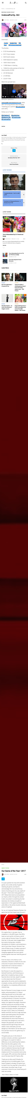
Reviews (3, 282)
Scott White (9, 188)
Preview (16, 282)
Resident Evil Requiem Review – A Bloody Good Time (12, 202)
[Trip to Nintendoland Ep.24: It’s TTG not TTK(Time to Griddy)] (5, 255)
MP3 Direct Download (15, 45)
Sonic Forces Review (14, 164)
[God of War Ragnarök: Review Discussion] (5, 261)
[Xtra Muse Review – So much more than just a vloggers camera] (7, 298)
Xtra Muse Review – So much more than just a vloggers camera (7, 307)
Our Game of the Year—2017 (14, 157)
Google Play (13, 43)
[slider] (7, 97)
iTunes (6, 43)
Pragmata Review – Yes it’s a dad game (12, 194)
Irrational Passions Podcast (8, 12)
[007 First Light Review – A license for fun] (14, 182)
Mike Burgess (8, 238)
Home (3, 8)
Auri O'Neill (6, 20)
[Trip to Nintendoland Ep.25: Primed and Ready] (14, 224)
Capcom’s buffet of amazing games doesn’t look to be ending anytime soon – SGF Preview (20, 287)
